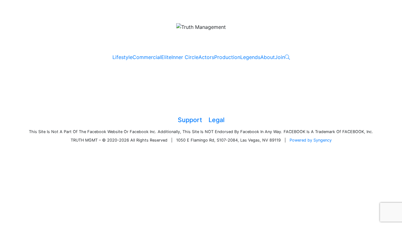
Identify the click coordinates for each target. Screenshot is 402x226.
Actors (206, 57)
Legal (217, 120)
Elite (166, 57)
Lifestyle (122, 57)
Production (227, 57)
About (267, 57)
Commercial (147, 57)
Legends (250, 57)
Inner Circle (184, 57)
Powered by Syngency (311, 140)
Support (190, 120)
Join (280, 57)
